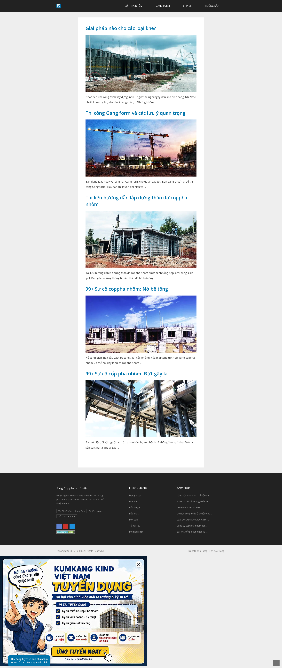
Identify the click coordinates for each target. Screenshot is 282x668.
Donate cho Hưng (197, 550)
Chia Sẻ (187, 5)
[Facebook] (59, 526)
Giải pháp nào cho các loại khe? (121, 28)
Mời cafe (133, 519)
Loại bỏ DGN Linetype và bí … (193, 519)
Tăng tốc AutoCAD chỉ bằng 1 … (194, 495)
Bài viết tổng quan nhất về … (192, 531)
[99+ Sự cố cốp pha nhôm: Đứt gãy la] (141, 408)
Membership (136, 531)
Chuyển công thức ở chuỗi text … (194, 513)
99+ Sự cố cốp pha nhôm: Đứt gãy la (127, 373)
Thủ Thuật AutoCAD (66, 516)
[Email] (72, 526)
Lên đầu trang (216, 550)
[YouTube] (65, 526)
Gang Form (162, 5)
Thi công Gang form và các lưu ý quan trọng (135, 113)
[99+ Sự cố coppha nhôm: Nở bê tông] (141, 324)
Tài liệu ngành (95, 511)
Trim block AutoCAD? (188, 507)
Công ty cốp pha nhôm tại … (192, 525)
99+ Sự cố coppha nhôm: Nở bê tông (127, 289)
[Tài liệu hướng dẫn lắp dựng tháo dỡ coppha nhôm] (141, 239)
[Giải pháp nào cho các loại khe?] (141, 63)
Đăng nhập (135, 495)
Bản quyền (135, 507)
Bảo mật (134, 513)
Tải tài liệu (134, 525)
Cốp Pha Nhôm (133, 5)
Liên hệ (133, 501)
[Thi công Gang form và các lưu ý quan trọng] (141, 148)
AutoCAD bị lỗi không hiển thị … (194, 501)
